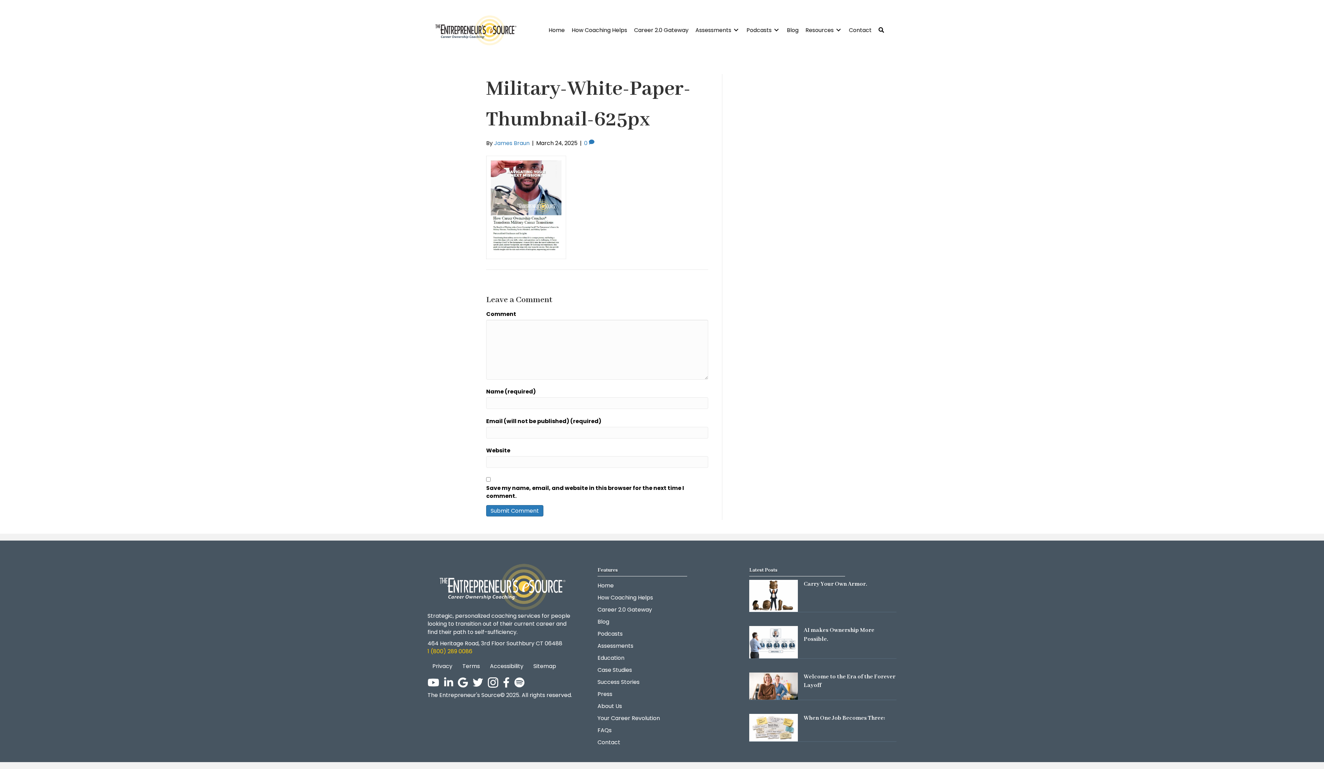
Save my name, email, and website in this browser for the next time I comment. (585, 492)
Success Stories (619, 682)
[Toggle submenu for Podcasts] (776, 30)
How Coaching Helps (625, 598)
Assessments (615, 646)
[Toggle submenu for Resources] (838, 30)
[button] (881, 30)
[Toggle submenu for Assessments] (736, 30)
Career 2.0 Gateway (625, 610)
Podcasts (610, 634)
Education (611, 658)
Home (606, 585)
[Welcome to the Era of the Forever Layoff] (773, 686)
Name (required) (511, 392)
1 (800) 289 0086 (450, 651)
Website (498, 450)
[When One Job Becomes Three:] (773, 727)
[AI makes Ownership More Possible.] (773, 642)
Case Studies (615, 670)
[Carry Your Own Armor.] (773, 595)
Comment (501, 314)
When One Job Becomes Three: (844, 718)
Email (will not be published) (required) (543, 421)
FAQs (605, 730)
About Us (610, 706)
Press (605, 694)
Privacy (442, 666)
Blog (603, 622)
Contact (609, 742)
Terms (471, 666)
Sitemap (544, 666)
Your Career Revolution (629, 718)
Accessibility (506, 666)
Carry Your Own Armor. (835, 584)
